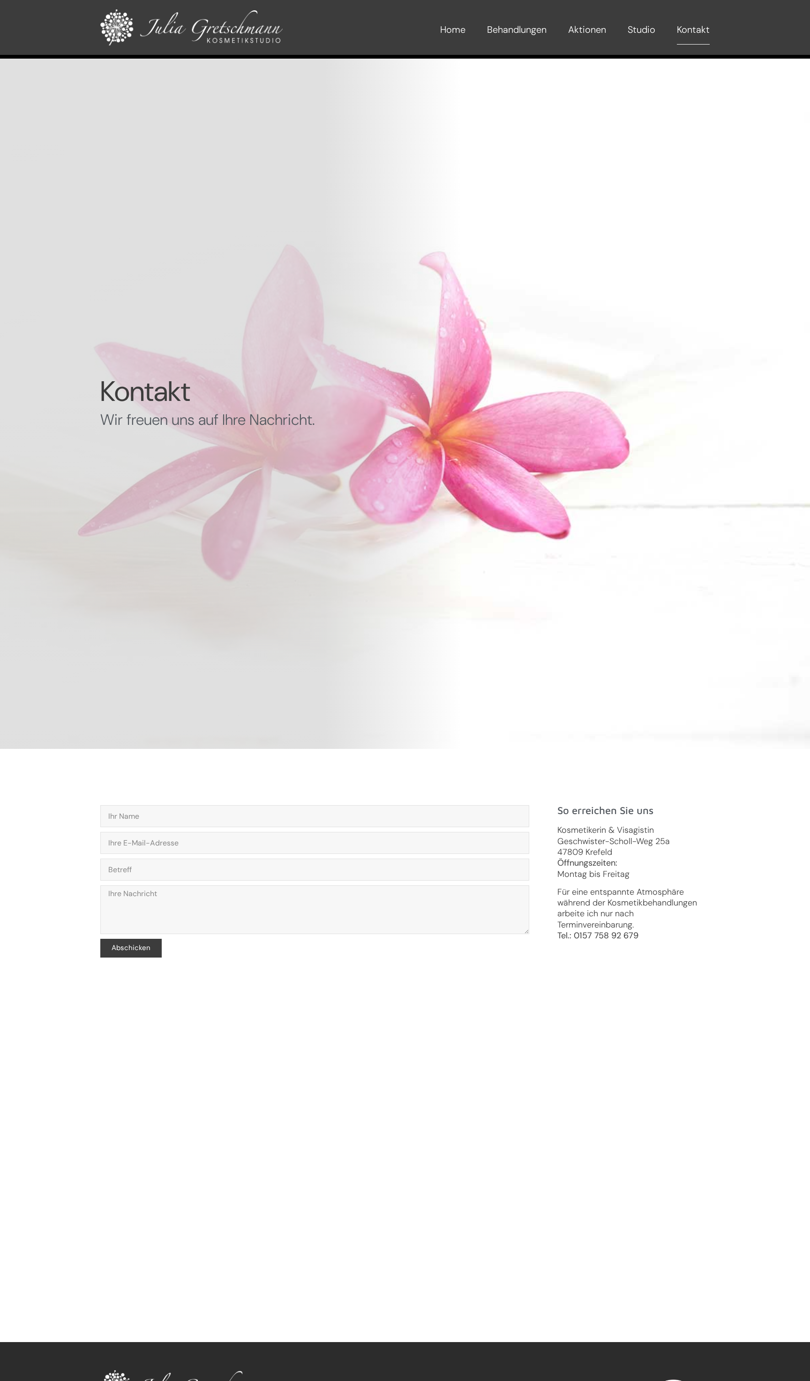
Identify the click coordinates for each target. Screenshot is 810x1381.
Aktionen (587, 29)
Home (452, 29)
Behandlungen (517, 29)
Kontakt (693, 29)
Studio (641, 29)
